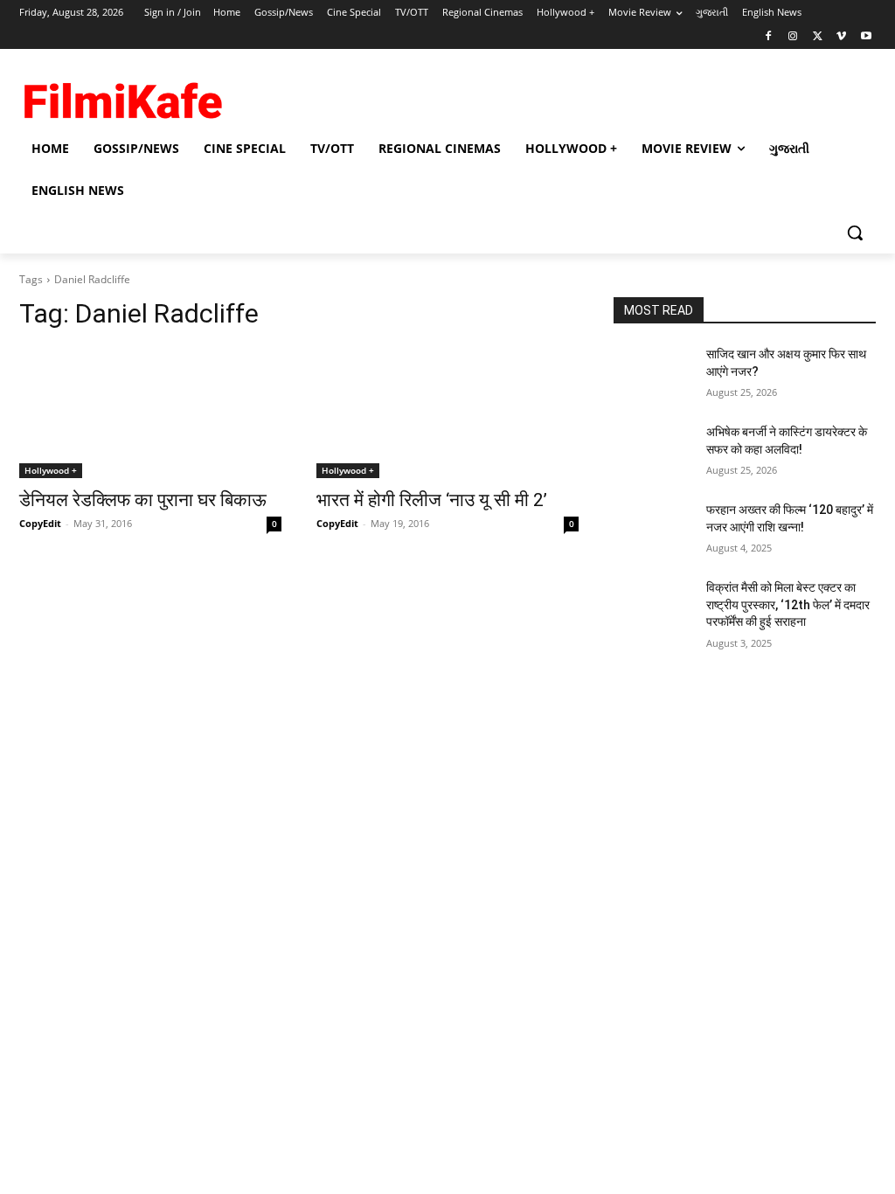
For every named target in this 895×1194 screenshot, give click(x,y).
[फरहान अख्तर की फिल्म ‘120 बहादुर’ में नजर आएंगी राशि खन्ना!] (653, 529)
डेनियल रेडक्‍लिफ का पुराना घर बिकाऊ (143, 499)
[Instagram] (793, 37)
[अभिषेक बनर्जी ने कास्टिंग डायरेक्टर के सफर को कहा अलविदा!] (653, 451)
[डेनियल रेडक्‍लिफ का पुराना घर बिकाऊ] (150, 412)
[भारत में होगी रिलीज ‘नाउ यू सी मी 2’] (447, 412)
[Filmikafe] (122, 96)
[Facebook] (769, 37)
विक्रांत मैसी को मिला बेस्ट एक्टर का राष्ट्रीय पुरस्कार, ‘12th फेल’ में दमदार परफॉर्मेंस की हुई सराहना (788, 604)
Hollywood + (50, 470)
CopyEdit (40, 523)
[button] (855, 232)
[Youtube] (866, 37)
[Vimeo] (841, 37)
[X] (818, 37)
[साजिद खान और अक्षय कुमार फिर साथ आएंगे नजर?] (653, 373)
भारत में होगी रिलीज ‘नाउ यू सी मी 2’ (431, 499)
